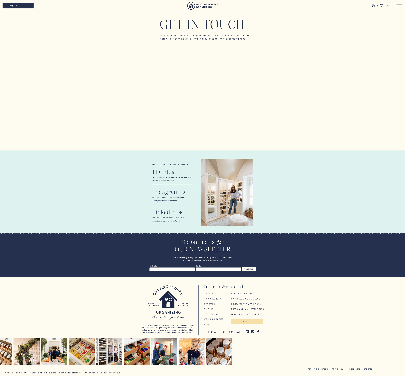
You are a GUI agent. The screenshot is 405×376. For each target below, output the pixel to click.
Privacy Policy (339, 369)
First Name (200, 266)
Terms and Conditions (318, 369)
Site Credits (369, 369)
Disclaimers (354, 369)
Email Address (154, 266)
